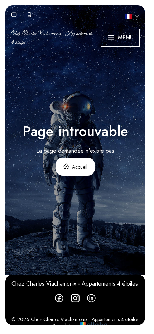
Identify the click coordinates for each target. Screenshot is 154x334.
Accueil (79, 167)
